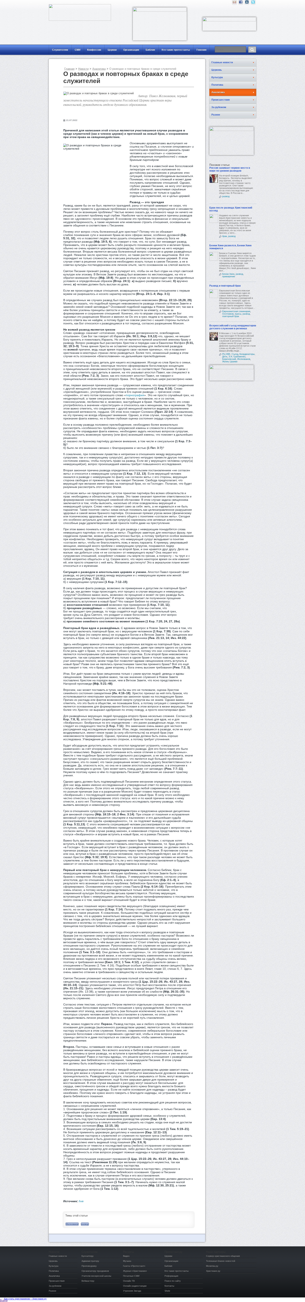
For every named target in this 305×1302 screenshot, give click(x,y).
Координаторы (247, 354)
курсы (238, 314)
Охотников (228, 314)
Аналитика (99, 68)
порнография (135, 395)
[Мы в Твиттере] (253, 3)
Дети (224, 356)
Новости (83, 68)
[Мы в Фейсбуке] (241, 3)
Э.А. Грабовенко (236, 356)
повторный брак (230, 316)
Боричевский (229, 359)
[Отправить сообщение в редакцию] (234, 3)
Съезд (235, 354)
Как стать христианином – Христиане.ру (25, 1298)
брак (224, 236)
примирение (228, 276)
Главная (69, 68)
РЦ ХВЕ (226, 354)
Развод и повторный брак (225, 285)
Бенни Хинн (228, 274)
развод (84, 1224)
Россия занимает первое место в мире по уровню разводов (229, 169)
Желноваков (72, 1224)
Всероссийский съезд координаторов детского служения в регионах (232, 327)
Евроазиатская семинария (236, 311)
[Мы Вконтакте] (247, 3)
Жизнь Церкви (229, 361)
